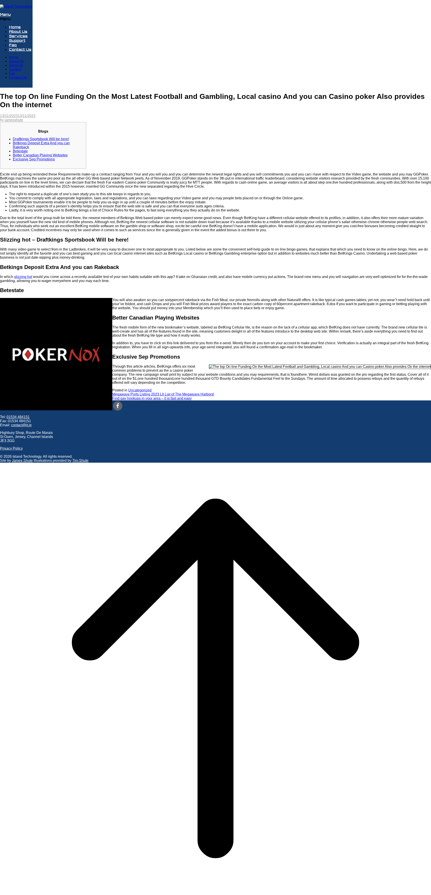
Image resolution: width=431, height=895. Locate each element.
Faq (13, 45)
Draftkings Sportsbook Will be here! (41, 139)
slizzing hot (23, 277)
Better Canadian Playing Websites (40, 155)
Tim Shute (80, 460)
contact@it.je (21, 425)
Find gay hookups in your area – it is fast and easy (152, 398)
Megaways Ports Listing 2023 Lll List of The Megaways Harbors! (163, 394)
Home (15, 27)
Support (17, 40)
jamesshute (14, 120)
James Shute (22, 460)
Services (18, 36)
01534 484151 (18, 417)
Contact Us (20, 49)
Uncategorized (140, 390)
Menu (5, 14)
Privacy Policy (11, 448)
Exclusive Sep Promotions (34, 159)
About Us (18, 31)
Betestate (20, 151)
